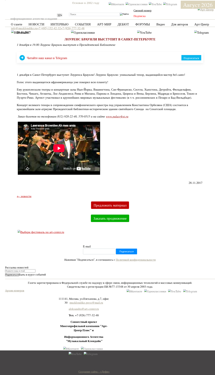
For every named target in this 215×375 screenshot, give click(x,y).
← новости (24, 196)
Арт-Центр (201, 24)
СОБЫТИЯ (83, 24)
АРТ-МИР (104, 24)
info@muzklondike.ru (24, 28)
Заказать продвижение (110, 218)
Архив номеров (14, 290)
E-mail (87, 246)
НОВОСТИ (36, 24)
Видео (160, 24)
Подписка (140, 16)
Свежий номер (143, 10)
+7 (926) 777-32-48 (72, 28)
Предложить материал (110, 205)
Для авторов (179, 24)
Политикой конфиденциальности (136, 260)
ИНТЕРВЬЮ (60, 24)
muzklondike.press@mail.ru (86, 302)
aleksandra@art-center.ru (84, 309)
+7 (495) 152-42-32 (49, 28)
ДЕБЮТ (123, 24)
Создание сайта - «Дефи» (94, 371)
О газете (16, 24)
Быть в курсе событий (32, 274)
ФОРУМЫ (142, 24)
